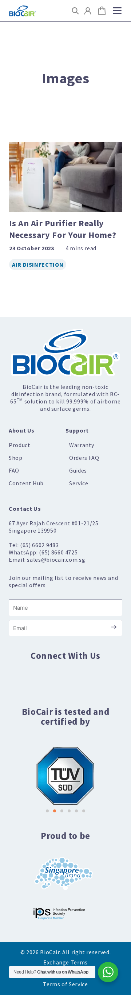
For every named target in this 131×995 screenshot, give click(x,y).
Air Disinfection (37, 264)
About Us (22, 430)
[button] (75, 10)
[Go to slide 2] (54, 810)
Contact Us (25, 508)
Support (77, 430)
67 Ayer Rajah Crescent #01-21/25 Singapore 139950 (53, 527)
